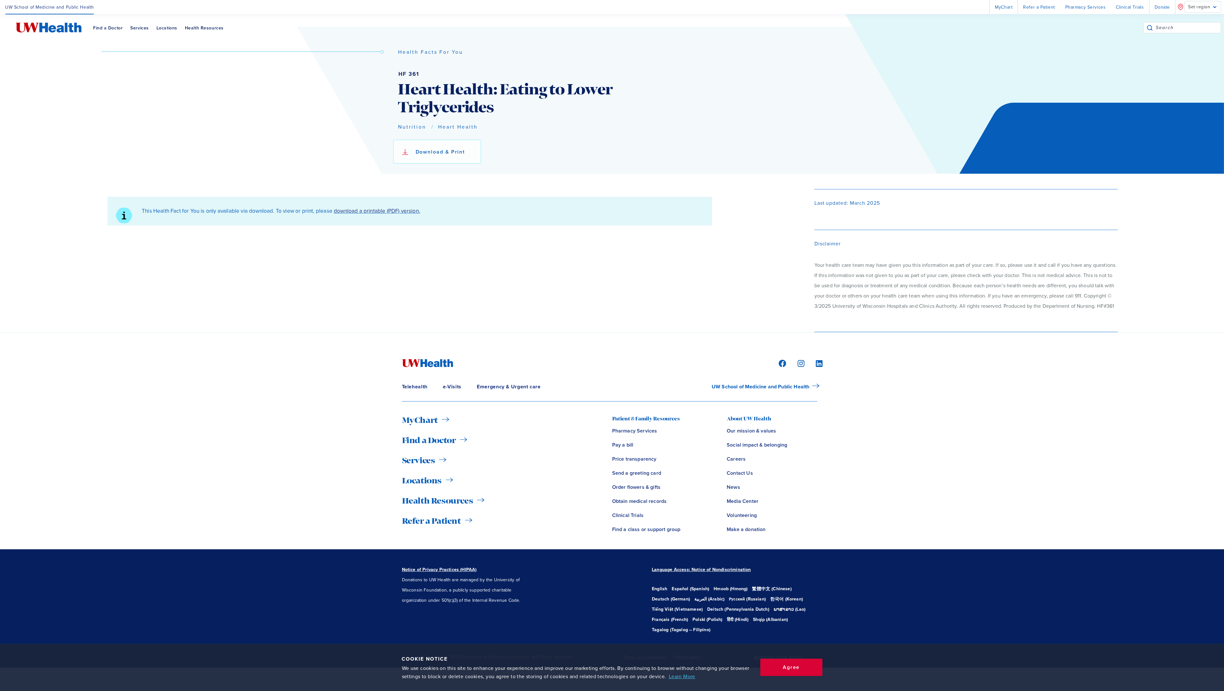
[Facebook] (781, 363)
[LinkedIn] (815, 363)
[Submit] (1150, 27)
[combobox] (1188, 27)
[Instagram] (800, 363)
